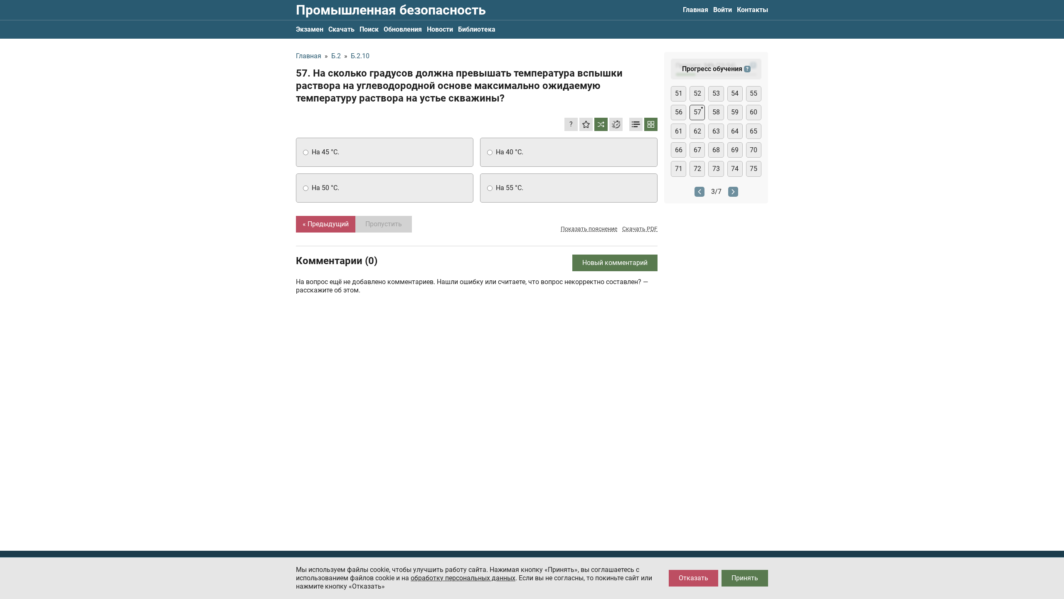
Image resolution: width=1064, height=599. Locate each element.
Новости (440, 29)
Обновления (403, 29)
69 (735, 150)
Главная (695, 10)
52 (697, 93)
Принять (745, 578)
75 (753, 169)
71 (678, 169)
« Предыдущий (326, 224)
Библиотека (476, 29)
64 (735, 131)
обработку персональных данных (463, 578)
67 (697, 150)
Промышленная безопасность (391, 10)
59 (735, 112)
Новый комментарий (615, 263)
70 (753, 150)
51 (678, 93)
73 (716, 169)
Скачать (341, 29)
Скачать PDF (640, 228)
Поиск (369, 29)
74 (735, 169)
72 (697, 169)
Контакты (752, 10)
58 (716, 112)
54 (735, 93)
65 (753, 131)
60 (753, 112)
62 (697, 131)
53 (716, 93)
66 (678, 150)
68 (716, 150)
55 (753, 93)
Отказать (693, 578)
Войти (722, 10)
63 (716, 131)
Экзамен (309, 29)
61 (678, 131)
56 (678, 112)
